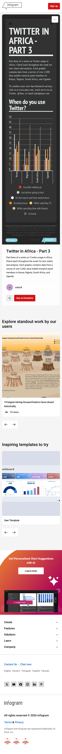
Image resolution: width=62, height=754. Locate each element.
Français (45, 671)
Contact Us (10, 664)
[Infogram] (12, 6)
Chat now (26, 664)
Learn (7, 640)
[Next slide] (14, 424)
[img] (13, 162)
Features (9, 628)
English (7, 671)
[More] (55, 19)
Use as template (24, 298)
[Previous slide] (6, 424)
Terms (8, 722)
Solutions (9, 634)
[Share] (9, 298)
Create (8, 622)
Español (36, 671)
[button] (31, 187)
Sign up (54, 6)
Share (12, 240)
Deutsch (16, 671)
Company (10, 646)
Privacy (19, 722)
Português (26, 671)
